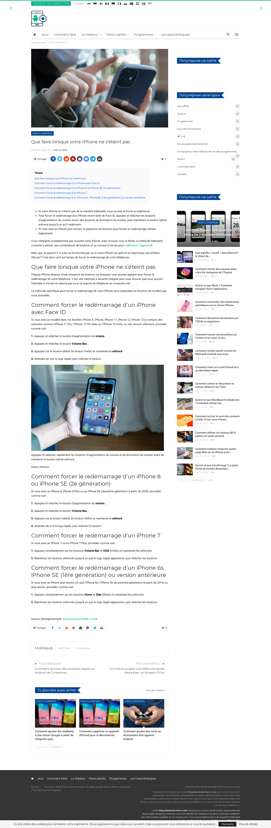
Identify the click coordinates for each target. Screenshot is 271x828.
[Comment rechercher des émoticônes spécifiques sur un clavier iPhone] (185, 306)
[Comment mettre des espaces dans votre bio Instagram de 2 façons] (185, 273)
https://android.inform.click (202, 792)
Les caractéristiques (175, 34)
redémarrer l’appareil (137, 245)
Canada (181, 174)
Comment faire (65, 34)
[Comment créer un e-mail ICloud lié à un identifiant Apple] (185, 371)
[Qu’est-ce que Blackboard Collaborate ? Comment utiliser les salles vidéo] (185, 404)
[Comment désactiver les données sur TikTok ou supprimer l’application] (185, 322)
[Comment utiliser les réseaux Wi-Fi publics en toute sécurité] (185, 437)
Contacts (79, 3)
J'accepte (227, 824)
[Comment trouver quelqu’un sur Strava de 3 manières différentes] (208, 226)
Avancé (181, 113)
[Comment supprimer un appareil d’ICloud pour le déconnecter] (99, 713)
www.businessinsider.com (79, 619)
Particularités (116, 34)
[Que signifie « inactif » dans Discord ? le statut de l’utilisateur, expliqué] (185, 257)
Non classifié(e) (42, 133)
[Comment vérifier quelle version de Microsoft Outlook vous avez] (185, 355)
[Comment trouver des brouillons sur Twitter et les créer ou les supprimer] (185, 339)
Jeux (45, 34)
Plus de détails (248, 824)
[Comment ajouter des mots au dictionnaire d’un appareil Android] (143, 713)
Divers (181, 159)
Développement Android (192, 143)
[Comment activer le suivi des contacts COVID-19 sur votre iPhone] (185, 420)
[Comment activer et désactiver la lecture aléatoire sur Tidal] (185, 388)
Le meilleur (89, 34)
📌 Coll (181, 136)
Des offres (183, 106)
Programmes (143, 34)
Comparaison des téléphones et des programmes (207, 151)
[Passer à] (89, 3)
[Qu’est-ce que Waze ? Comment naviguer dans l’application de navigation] (185, 290)
